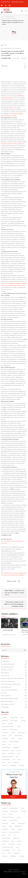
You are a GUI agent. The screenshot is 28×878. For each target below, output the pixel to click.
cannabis (11, 723)
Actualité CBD (14, 661)
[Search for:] (14, 650)
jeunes (3, 744)
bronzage (23, 720)
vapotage (21, 765)
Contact (24, 873)
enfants (13, 738)
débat (10, 735)
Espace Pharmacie (13, 687)
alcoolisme (5, 720)
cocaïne (19, 726)
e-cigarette (5, 738)
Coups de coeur (14, 675)
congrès (13, 732)
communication (13, 729)
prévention (11, 753)
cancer (4, 723)
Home (2, 16)
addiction (4, 717)
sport (3, 762)
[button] (14, 797)
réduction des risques (7, 756)
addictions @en (14, 717)
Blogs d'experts (13, 672)
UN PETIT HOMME (8, 630)
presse (4, 753)
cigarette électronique (8, 726)
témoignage (13, 765)
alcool (22, 717)
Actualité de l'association (14, 664)
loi (14, 744)
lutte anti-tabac (6, 747)
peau (12, 750)
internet (4, 741)
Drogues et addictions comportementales (14, 678)
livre (9, 744)
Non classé (14, 692)
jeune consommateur (14, 741)
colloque (4, 729)
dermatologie (21, 732)
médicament (5, 750)
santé (17, 756)
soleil (19, 759)
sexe (14, 759)
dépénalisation (18, 735)
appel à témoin (14, 720)
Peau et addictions (14, 695)
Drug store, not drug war (13, 681)
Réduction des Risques (14, 701)
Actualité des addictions (14, 667)
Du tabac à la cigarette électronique (14, 684)
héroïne (20, 738)
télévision (4, 765)
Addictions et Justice (14, 670)
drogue (4, 735)
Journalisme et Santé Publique (9, 18)
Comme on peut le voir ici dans (11, 143)
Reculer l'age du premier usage (14, 698)
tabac (9, 762)
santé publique (6, 759)
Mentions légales (8, 871)
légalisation (16, 747)
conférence (5, 732)
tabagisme (16, 762)
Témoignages (14, 707)
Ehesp (11, 107)
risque (18, 753)
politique (19, 750)
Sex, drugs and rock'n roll (14, 704)
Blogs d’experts (9, 16)
